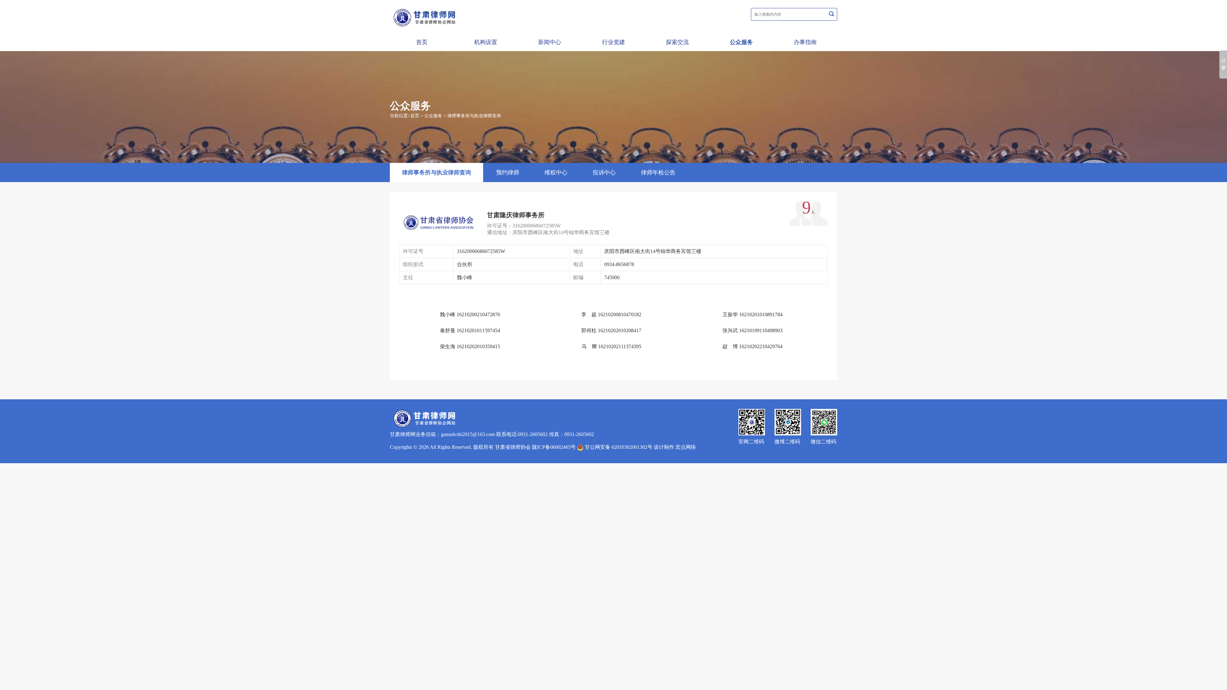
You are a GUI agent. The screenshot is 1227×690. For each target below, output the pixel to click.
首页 (422, 42)
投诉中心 (604, 172)
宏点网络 (685, 447)
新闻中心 (549, 42)
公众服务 (741, 42)
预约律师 (507, 172)
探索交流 (677, 42)
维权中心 (555, 172)
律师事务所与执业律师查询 (474, 115)
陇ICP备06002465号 (554, 447)
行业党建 (613, 42)
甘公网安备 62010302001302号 (617, 447)
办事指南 (805, 42)
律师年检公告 (658, 172)
